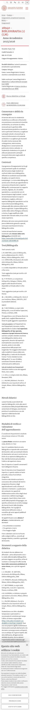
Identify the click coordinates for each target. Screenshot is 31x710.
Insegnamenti (6, 23)
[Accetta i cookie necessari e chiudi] (27, 644)
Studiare (9, 15)
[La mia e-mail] (23, 2)
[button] (26, 8)
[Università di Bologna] (12, 8)
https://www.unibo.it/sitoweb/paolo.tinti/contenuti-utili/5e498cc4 (15, 239)
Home (3, 15)
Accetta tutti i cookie (14, 707)
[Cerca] (7, 2)
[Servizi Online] (15, 2)
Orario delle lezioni (12, 103)
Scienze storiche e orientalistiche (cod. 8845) (14, 87)
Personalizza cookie (15, 701)
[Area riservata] (19, 2)
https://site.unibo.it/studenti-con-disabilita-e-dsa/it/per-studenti (13, 622)
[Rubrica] (11, 2)
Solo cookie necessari (14, 695)
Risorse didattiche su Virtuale (15, 96)
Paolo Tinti (11, 49)
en (27, 2)
